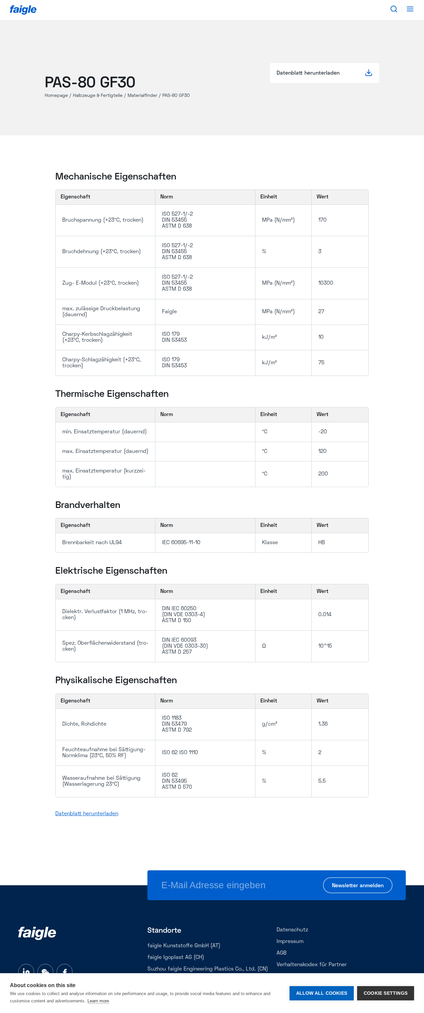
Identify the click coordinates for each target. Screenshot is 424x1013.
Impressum (290, 941)
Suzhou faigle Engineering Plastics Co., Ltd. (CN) (207, 969)
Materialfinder (142, 96)
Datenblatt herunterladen (86, 814)
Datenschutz (292, 930)
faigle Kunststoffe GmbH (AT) (183, 946)
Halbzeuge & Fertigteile (98, 96)
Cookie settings (385, 993)
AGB (282, 953)
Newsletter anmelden (358, 886)
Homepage (56, 96)
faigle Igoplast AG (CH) (175, 957)
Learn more (98, 1000)
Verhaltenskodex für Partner (312, 965)
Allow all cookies (321, 993)
